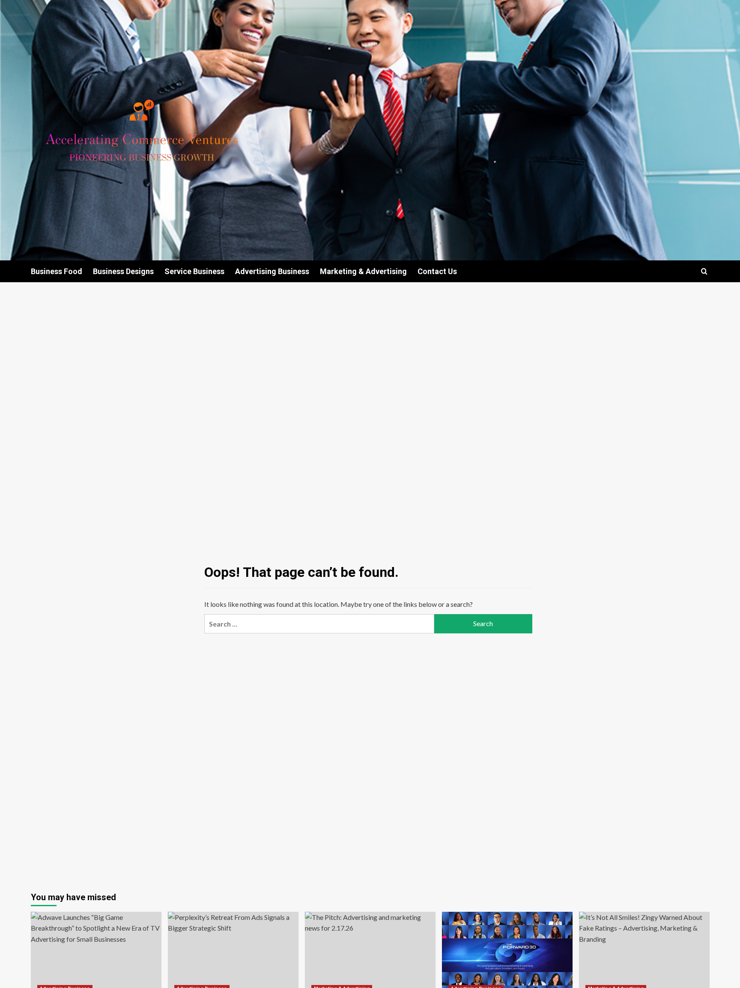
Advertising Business (272, 271)
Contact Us (437, 271)
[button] (704, 271)
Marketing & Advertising (363, 271)
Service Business (194, 271)
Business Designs (123, 271)
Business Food (56, 271)
